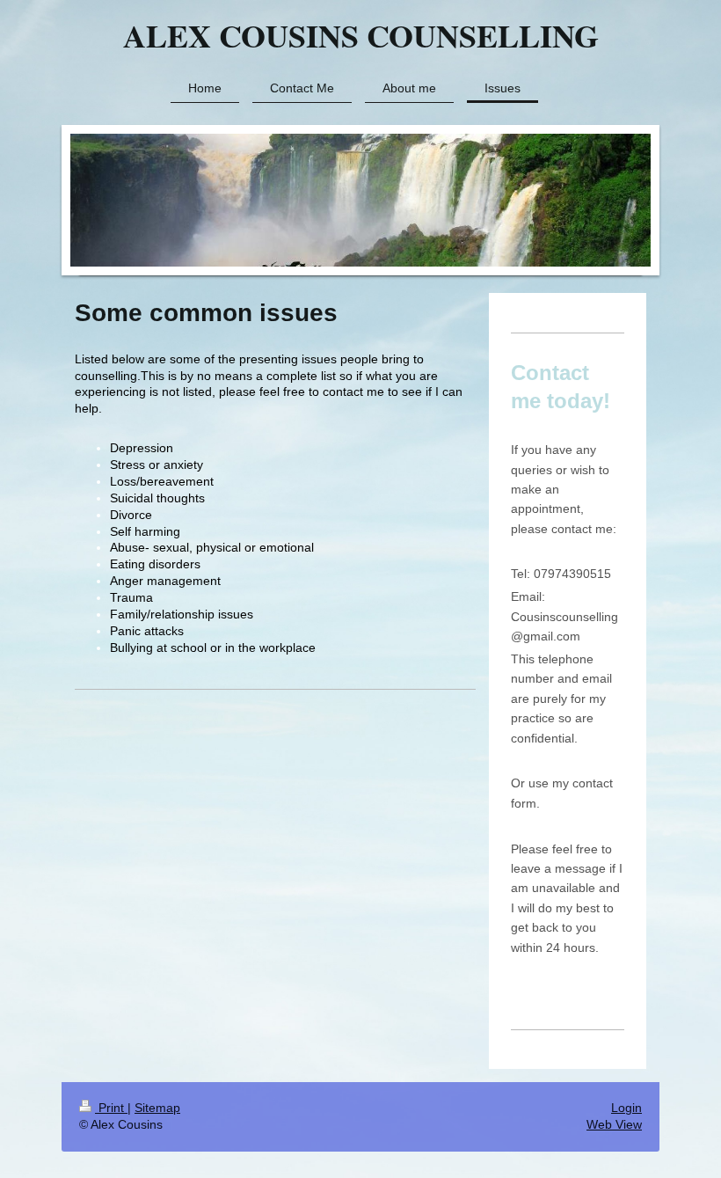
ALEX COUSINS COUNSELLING (361, 35)
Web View (614, 1124)
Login (626, 1108)
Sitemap (157, 1108)
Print (111, 1108)
